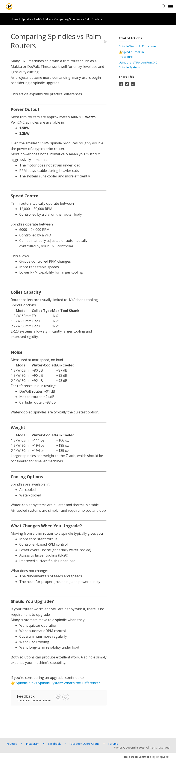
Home (14, 19)
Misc (49, 19)
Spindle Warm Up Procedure (137, 46)
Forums (113, 744)
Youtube (11, 744)
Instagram (32, 744)
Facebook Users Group (85, 744)
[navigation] (170, 6)
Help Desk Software (137, 757)
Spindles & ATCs (32, 19)
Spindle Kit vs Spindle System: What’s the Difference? (58, 683)
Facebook (54, 744)
